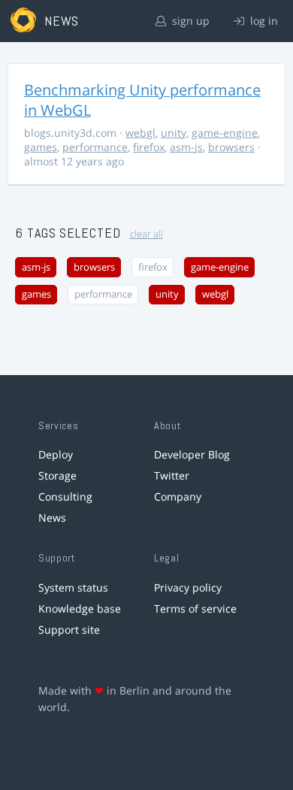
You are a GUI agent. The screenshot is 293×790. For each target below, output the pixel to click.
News (52, 517)
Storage (57, 475)
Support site (69, 629)
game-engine (225, 133)
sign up (189, 21)
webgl (140, 133)
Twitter (171, 475)
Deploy (55, 454)
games (40, 147)
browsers (231, 147)
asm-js (186, 147)
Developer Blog (192, 454)
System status (73, 587)
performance (95, 147)
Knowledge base (79, 608)
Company (177, 496)
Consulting (65, 496)
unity (173, 133)
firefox (149, 147)
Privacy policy (188, 587)
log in (262, 21)
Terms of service (195, 608)
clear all (146, 234)
